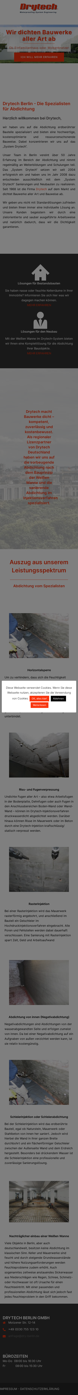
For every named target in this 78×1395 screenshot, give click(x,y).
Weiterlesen (39, 705)
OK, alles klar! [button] (39, 698)
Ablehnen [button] (58, 698)
